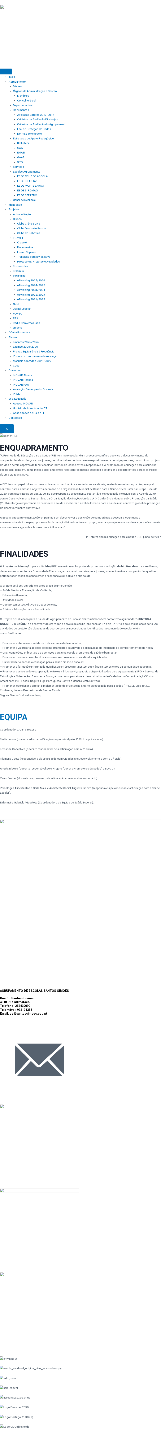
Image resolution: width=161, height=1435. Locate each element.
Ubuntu (17, 327)
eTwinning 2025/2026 (31, 280)
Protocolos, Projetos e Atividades (38, 261)
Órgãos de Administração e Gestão (35, 91)
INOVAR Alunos (22, 375)
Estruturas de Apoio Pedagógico (33, 138)
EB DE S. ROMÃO (27, 190)
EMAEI (21, 152)
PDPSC (17, 313)
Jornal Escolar (22, 308)
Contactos (15, 417)
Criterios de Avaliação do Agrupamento (41, 124)
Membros (23, 95)
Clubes (17, 219)
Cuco (16, 365)
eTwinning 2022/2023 (31, 294)
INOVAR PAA (21, 384)
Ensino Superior (27, 252)
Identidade (15, 204)
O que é (22, 242)
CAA (20, 147)
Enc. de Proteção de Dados (34, 129)
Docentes (15, 370)
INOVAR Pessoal (23, 379)
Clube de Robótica (28, 233)
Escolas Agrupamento (26, 171)
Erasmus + (19, 271)
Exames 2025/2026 (25, 346)
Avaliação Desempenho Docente (33, 389)
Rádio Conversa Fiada (26, 323)
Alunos (13, 337)
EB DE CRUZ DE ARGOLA (32, 176)
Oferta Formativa (19, 332)
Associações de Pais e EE (29, 413)
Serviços (18, 166)
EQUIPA (13, 717)
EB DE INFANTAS (27, 181)
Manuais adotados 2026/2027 (32, 361)
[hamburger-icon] (6, 71)
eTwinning (19, 275)
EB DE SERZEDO (27, 195)
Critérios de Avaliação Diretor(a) (37, 119)
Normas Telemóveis (29, 133)
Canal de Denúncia (24, 199)
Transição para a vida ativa (33, 256)
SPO (20, 162)
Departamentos (22, 105)
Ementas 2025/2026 (26, 342)
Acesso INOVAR (23, 403)
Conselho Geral (26, 100)
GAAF (20, 157)
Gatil (16, 304)
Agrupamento (17, 81)
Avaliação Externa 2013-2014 (35, 114)
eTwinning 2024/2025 (31, 285)
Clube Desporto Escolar (32, 228)
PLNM (17, 394)
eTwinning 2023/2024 (31, 289)
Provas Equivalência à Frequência (33, 351)
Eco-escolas (20, 266)
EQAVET (18, 237)
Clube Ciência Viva (28, 223)
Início (12, 76)
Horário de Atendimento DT (30, 408)
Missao (17, 86)
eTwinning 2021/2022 (31, 299)
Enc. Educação (17, 398)
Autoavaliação (22, 214)
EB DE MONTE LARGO (30, 185)
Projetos (14, 209)
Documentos (21, 110)
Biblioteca (23, 143)
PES (15, 318)
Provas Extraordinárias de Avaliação (35, 356)
